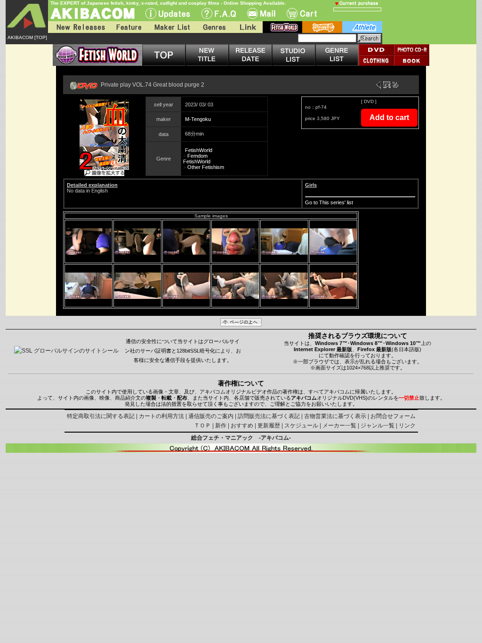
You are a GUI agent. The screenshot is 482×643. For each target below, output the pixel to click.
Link (247, 27)
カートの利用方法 (161, 416)
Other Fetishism (205, 167)
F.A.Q (218, 13)
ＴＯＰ (202, 425)
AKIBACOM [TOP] (27, 37)
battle (322, 27)
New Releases (78, 27)
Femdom (197, 156)
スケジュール (301, 425)
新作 (220, 425)
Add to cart (389, 117)
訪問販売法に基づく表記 (269, 416)
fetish (282, 27)
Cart (301, 13)
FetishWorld (198, 150)
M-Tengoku (198, 119)
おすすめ (242, 425)
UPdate (168, 13)
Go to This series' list (329, 202)
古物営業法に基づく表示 (335, 416)
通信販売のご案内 (210, 416)
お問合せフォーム (393, 416)
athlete (362, 27)
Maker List (172, 27)
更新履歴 (268, 425)
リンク (407, 425)
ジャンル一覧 (377, 425)
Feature (128, 27)
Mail (261, 13)
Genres (214, 27)
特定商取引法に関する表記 (101, 416)
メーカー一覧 (339, 425)
